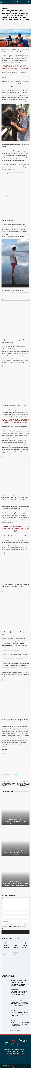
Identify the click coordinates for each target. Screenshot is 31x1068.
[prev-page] (2, 890)
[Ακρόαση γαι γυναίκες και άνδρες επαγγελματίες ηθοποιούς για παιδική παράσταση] (15, 840)
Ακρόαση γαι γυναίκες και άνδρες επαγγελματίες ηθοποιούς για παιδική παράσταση (15, 852)
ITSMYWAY (12, 1065)
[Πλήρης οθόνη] (27, 286)
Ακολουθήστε (15, 942)
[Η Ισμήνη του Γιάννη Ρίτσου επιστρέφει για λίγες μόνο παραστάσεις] (6, 1013)
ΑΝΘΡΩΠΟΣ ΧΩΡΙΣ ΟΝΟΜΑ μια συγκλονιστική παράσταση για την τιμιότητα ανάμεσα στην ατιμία (15, 821)
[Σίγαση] (25, 286)
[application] (15, 263)
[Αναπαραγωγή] (3, 286)
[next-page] (5, 890)
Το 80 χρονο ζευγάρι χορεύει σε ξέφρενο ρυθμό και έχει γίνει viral (8, 784)
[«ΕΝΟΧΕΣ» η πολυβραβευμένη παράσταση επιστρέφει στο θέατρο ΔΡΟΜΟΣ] (6, 1023)
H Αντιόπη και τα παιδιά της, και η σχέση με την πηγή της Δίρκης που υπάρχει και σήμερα (22, 785)
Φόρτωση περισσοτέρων (15, 1030)
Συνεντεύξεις (5, 8)
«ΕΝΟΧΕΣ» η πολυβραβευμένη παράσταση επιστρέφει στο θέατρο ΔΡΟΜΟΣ (20, 1024)
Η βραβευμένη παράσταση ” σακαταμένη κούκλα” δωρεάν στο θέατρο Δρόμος (15, 884)
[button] (15, 263)
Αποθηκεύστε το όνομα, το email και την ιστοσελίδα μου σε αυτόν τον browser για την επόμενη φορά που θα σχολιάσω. (15, 926)
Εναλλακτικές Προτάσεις (15, 817)
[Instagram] (15, 1058)
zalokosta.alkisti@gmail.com (15, 1055)
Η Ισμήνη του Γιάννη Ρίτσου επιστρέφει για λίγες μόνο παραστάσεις (19, 1013)
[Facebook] (11, 1058)
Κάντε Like (6, 942)
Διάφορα (13, 1010)
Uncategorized (15, 848)
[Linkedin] (19, 1058)
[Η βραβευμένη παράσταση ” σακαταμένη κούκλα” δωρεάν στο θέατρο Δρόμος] (15, 871)
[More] (21, 25)
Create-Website (26, 1067)
